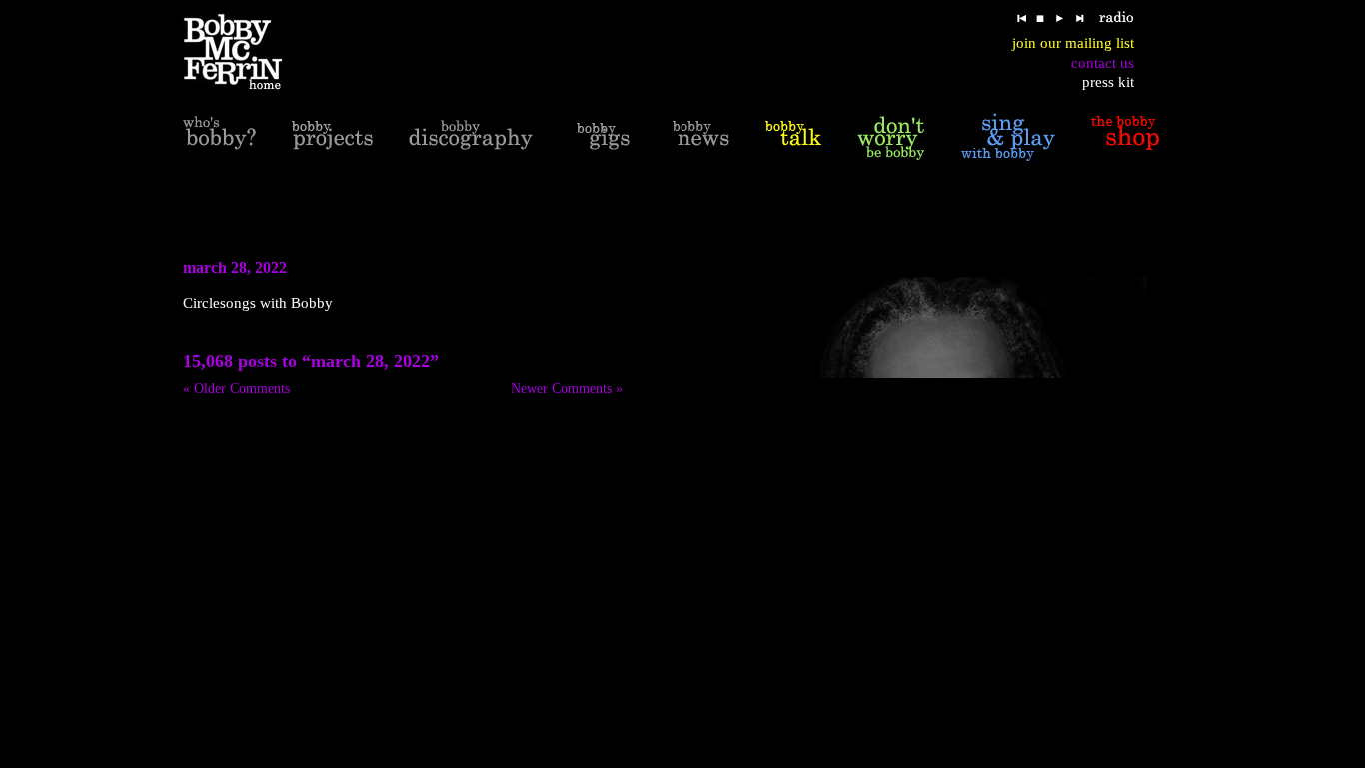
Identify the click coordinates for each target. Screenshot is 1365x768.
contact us (1102, 63)
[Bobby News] (701, 137)
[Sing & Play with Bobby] (1008, 137)
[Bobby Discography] (471, 137)
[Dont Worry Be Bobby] (891, 137)
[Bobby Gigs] (603, 137)
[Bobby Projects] (332, 137)
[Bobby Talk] (793, 137)
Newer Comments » (567, 388)
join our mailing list (1073, 43)
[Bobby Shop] (1125, 137)
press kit (1108, 82)
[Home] (245, 52)
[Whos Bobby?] (219, 137)
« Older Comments (236, 388)
